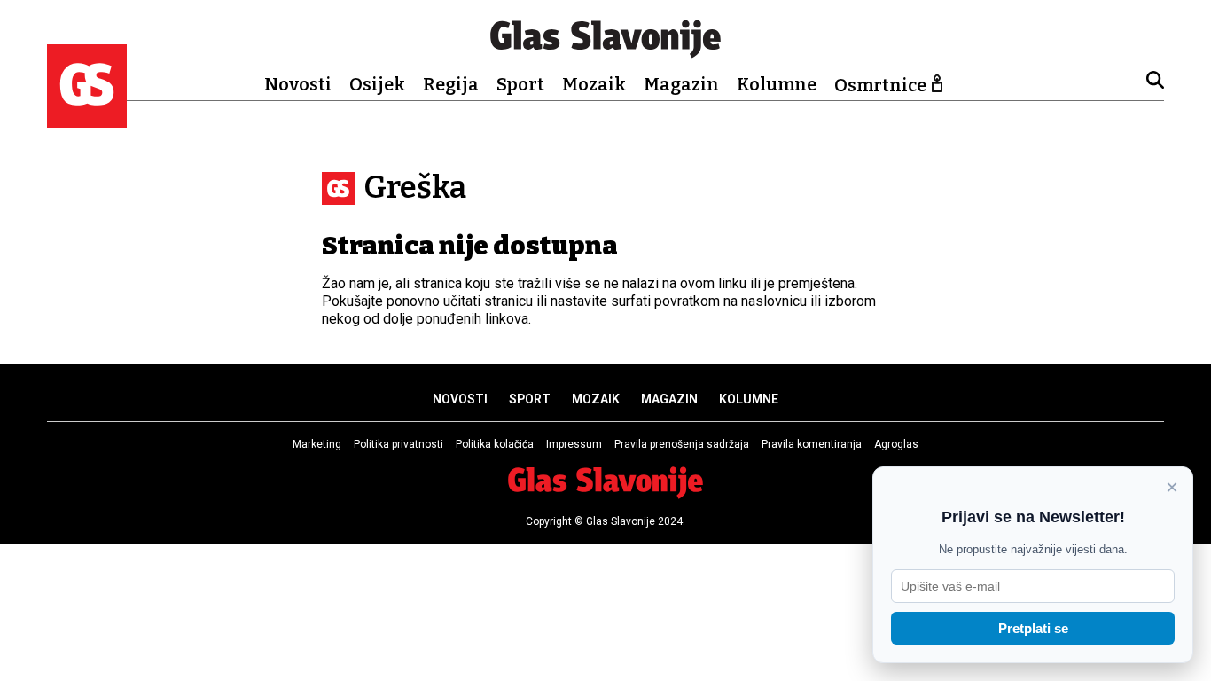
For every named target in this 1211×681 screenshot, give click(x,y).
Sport (520, 84)
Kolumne (776, 84)
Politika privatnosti (398, 444)
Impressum (574, 444)
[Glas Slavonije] (87, 119)
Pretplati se (1033, 628)
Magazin (681, 84)
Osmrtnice (880, 85)
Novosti (298, 84)
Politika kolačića (495, 444)
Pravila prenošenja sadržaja (681, 444)
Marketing (317, 444)
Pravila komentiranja (812, 444)
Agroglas (896, 444)
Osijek (377, 84)
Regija (451, 84)
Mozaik (594, 84)
